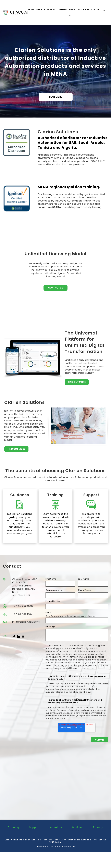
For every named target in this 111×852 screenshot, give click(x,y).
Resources (83, 9)
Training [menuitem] (13, 827)
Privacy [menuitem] (98, 827)
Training (62, 9)
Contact (96, 9)
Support (51, 9)
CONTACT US (55, 287)
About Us (72, 12)
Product (40, 9)
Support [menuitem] (34, 827)
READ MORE (55, 97)
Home (31, 9)
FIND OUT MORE (77, 382)
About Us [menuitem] (56, 827)
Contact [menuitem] (77, 827)
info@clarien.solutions (26, 621)
